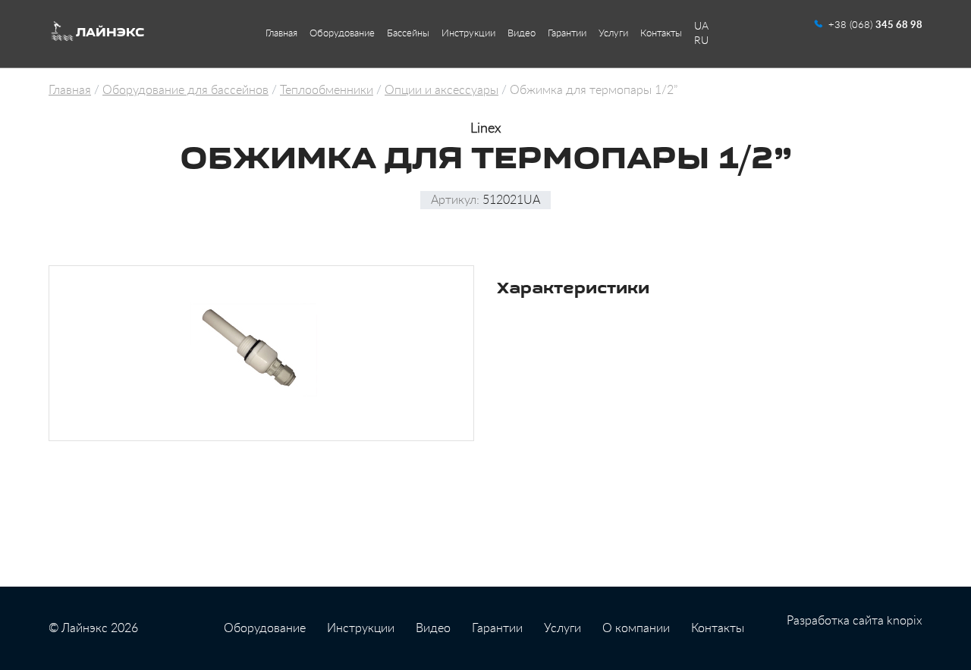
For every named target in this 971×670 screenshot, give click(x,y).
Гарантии (567, 34)
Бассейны (408, 34)
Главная (281, 34)
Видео (521, 34)
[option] (261, 353)
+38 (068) (875, 25)
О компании (636, 628)
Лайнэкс (110, 33)
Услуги (613, 34)
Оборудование (342, 34)
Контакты (661, 34)
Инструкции (468, 34)
